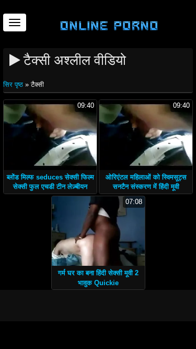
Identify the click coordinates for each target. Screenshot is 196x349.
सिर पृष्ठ (14, 84)
